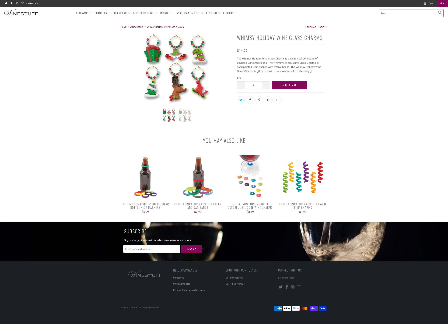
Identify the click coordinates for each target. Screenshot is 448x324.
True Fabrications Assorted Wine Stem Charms (302, 177)
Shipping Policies (181, 284)
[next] (227, 70)
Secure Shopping (234, 277)
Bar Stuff (166, 13)
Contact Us (32, 3)
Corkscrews (120, 13)
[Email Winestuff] (22, 3)
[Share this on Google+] (268, 100)
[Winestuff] (38, 13)
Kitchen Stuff (209, 13)
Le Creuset (230, 13)
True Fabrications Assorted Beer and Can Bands (197, 177)
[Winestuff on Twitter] (5, 3)
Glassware (83, 13)
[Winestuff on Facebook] (11, 3)
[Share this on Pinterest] (259, 100)
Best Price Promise (235, 284)
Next (322, 27)
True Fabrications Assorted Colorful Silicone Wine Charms (250, 177)
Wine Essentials (186, 13)
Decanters (101, 13)
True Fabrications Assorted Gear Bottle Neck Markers (145, 177)
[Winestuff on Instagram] (16, 3)
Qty (239, 78)
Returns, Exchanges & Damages (189, 290)
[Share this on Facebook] (250, 100)
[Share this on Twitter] (241, 100)
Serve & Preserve (143, 13)
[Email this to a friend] (278, 100)
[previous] (127, 70)
